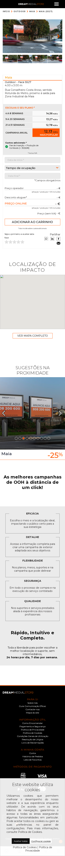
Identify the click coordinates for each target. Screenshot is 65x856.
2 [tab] (19, 438)
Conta (32, 753)
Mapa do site (32, 712)
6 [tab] (34, 438)
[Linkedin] (52, 239)
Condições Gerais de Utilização (32, 736)
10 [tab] (48, 438)
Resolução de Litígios (32, 739)
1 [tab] (16, 438)
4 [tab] (27, 438)
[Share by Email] (58, 243)
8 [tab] (41, 438)
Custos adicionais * (16, 142)
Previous (5, 413)
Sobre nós (32, 703)
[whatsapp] (46, 239)
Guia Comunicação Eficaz (32, 706)
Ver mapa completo (32, 335)
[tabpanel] (32, 418)
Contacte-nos (32, 709)
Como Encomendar (32, 723)
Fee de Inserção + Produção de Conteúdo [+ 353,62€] (23, 146)
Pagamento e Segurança (33, 726)
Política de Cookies (32, 733)
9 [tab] (45, 438)
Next (61, 413)
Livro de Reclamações (32, 742)
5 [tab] (30, 438)
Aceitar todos (20, 841)
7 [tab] (37, 438)
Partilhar (55, 234)
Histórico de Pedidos (32, 756)
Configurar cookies (41, 841)
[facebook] (58, 239)
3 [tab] (23, 438)
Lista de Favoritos (33, 759)
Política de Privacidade (32, 729)
